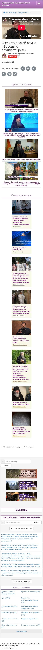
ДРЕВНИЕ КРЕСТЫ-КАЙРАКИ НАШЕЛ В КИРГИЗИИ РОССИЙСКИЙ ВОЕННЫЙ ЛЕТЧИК (21, 430)
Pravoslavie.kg (10, 12)
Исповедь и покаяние (30, 625)
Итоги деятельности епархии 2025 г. (19, 248)
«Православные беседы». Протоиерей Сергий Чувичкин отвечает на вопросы (21, 110)
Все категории (21, 631)
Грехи (6, 598)
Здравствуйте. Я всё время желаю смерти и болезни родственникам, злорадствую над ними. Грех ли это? (20, 565)
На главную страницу (12, 447)
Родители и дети (29, 619)
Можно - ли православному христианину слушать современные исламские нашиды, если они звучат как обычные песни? (21, 573)
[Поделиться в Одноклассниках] (4, 74)
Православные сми (19, 406)
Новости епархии (18, 284)
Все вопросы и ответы (21, 581)
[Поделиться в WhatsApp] (23, 68)
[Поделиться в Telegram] (28, 68)
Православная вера (30, 592)
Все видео (29, 447)
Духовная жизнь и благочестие (8, 593)
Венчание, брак (9, 612)
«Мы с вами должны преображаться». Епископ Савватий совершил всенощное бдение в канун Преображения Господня (21, 309)
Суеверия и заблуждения (30, 614)
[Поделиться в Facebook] (34, 68)
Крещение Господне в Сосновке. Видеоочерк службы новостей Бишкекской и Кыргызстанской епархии (21, 220)
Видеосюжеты (17, 226)
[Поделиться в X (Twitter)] (15, 74)
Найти (6, 465)
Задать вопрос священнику (22, 528)
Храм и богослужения (9, 626)
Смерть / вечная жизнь (10, 620)
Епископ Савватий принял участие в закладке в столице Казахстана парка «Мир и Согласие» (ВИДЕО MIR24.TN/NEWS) (21, 183)
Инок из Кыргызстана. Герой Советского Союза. (21, 403)
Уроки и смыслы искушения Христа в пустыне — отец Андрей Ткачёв (21, 339)
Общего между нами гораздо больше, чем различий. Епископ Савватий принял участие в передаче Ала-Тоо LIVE (21, 135)
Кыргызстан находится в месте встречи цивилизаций (21, 159)
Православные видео (20, 344)
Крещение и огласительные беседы (29, 600)
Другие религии (9, 606)
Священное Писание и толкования (29, 607)
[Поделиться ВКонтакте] (9, 74)
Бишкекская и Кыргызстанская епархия (16, 4)
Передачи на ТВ (24, 12)
